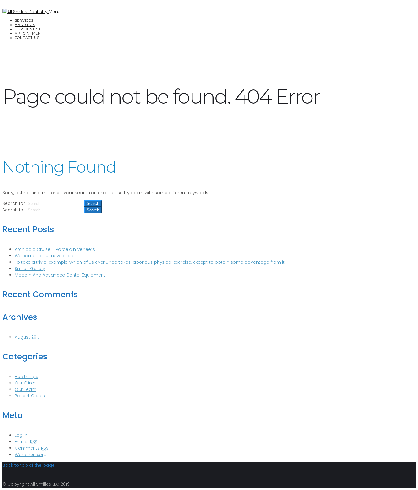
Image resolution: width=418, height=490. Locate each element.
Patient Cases (30, 396)
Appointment (29, 33)
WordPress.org (31, 454)
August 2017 (27, 337)
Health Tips (26, 376)
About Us (25, 25)
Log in (21, 435)
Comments (31, 448)
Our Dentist (28, 29)
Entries (26, 442)
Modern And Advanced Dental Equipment (60, 275)
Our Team (25, 389)
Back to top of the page (28, 465)
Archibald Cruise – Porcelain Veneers (55, 249)
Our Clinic (25, 383)
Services (24, 20)
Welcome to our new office (44, 256)
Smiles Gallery (30, 268)
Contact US (27, 37)
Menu (55, 12)
